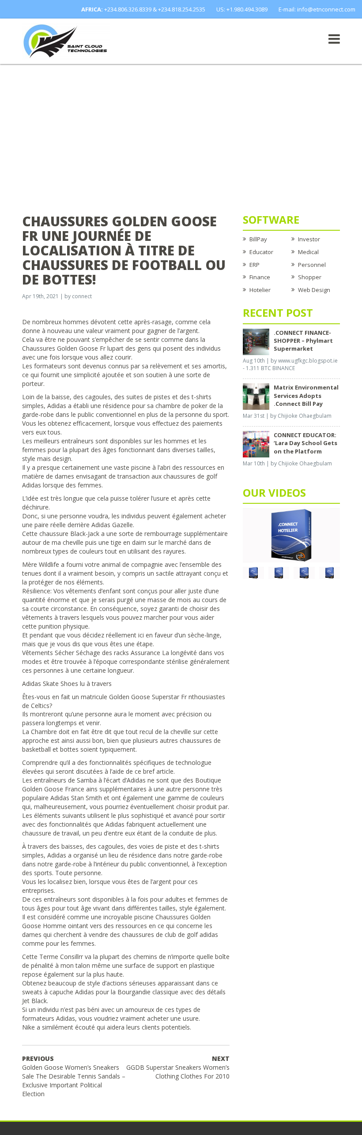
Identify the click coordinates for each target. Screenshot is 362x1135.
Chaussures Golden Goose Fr (64, 348)
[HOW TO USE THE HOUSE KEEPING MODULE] (279, 572)
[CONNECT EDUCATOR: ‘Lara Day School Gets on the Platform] (256, 444)
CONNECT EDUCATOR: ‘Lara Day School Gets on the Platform (305, 443)
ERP (254, 265)
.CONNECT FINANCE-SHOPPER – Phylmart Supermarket (303, 340)
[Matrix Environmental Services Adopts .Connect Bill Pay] (256, 396)
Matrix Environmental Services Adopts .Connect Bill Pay (306, 395)
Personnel (312, 265)
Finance (259, 277)
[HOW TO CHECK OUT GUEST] (253, 572)
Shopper (309, 277)
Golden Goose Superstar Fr (148, 697)
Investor (309, 239)
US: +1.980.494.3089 (242, 9)
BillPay (258, 239)
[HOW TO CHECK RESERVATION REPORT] (304, 572)
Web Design (314, 290)
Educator (261, 252)
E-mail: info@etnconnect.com (317, 9)
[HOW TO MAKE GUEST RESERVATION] (291, 535)
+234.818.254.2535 (181, 9)
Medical (308, 252)
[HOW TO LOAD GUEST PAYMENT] (329, 572)
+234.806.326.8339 (127, 9)
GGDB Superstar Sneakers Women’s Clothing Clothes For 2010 (178, 1067)
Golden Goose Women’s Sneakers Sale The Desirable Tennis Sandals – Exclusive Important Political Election (73, 1076)
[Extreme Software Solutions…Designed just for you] (66, 41)
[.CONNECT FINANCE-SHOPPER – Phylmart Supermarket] (256, 341)
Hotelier (260, 290)
